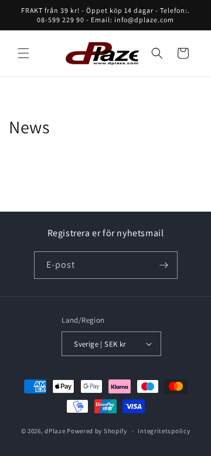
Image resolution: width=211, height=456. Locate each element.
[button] (23, 53)
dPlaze (55, 431)
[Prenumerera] (164, 265)
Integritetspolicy (164, 431)
